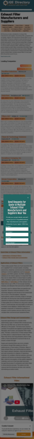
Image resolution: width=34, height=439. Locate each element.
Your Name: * (8, 226)
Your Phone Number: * (10, 242)
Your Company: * (9, 232)
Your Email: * (8, 237)
